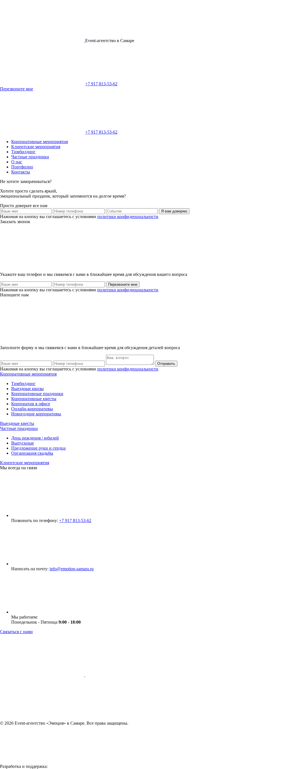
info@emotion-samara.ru (72, 568)
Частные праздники (30, 156)
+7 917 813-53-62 (101, 83)
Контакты (20, 172)
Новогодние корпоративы (36, 413)
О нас (16, 161)
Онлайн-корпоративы (32, 408)
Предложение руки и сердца (38, 448)
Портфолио (22, 166)
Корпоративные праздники (37, 393)
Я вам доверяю (174, 211)
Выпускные (22, 443)
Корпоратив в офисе (30, 403)
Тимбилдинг (23, 151)
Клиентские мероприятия (35, 146)
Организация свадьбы (32, 453)
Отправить (166, 363)
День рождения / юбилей (35, 438)
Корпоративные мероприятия (39, 141)
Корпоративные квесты (33, 398)
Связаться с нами (16, 631)
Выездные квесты (17, 423)
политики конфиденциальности (127, 216)
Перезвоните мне (16, 88)
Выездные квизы (27, 388)
